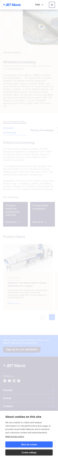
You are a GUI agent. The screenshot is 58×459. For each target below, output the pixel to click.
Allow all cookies (29, 444)
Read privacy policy (14, 436)
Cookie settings (29, 452)
